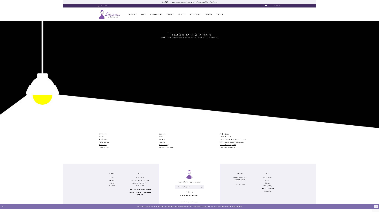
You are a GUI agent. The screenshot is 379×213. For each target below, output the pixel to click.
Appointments (267, 178)
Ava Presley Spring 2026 (228, 145)
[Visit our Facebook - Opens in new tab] (186, 192)
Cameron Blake (104, 148)
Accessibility (267, 191)
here (240, 207)
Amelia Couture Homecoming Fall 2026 (233, 139)
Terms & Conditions (267, 188)
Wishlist (267, 180)
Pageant (111, 180)
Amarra (101, 137)
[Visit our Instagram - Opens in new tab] (189, 192)
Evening (162, 139)
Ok (376, 207)
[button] (276, 6)
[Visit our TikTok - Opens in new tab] (192, 192)
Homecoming (163, 145)
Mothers (111, 183)
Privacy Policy (267, 186)
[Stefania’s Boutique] (109, 14)
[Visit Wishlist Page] (266, 5)
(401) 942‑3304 (240, 184)
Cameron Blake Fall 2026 (228, 148)
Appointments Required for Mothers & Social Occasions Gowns (197, 2)
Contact (267, 183)
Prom (161, 137)
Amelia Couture (104, 139)
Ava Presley (103, 145)
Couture (162, 142)
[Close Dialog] (3, 206)
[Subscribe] (202, 187)
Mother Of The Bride (166, 148)
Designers (112, 186)
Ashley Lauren (104, 142)
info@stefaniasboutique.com (189, 195)
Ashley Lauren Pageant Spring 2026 (232, 142)
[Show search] (260, 5)
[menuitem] (103, 5)
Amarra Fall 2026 (225, 137)
